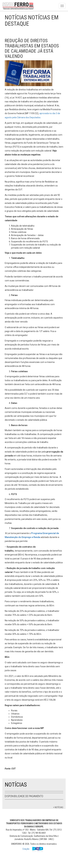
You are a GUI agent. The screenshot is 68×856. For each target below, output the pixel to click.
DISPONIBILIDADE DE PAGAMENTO (24, 796)
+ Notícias (58, 807)
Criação (26, 849)
